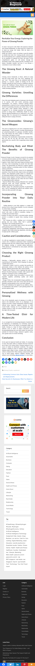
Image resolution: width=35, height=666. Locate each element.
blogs (24, 536)
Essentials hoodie (11, 545)
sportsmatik (21, 562)
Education (9, 469)
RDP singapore (10, 559)
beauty (19, 536)
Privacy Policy (6, 597)
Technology (9, 508)
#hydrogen (15, 526)
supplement (16, 370)
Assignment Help (11, 536)
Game (7, 479)
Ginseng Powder (8, 370)
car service (15, 538)
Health (13, 547)
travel (8, 566)
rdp (19, 557)
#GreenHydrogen (20, 524)
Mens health (10, 555)
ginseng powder (19, 355)
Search (8, 388)
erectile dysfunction (19, 543)
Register (5, 588)
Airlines (22, 529)
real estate (19, 559)
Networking (9, 495)
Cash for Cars (24, 538)
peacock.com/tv (19, 555)
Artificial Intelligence (12, 453)
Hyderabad (22, 550)
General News (10, 482)
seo (24, 559)
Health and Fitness (11, 486)
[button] (3, 359)
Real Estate (9, 499)
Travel (8, 512)
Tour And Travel (22, 564)
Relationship (9, 502)
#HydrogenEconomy (12, 529)
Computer (9, 463)
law (7, 552)
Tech (7, 564)
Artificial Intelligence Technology (16, 533)
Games (8, 547)
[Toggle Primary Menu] (32, 15)
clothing (8, 540)
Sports (15, 562)
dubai (25, 540)
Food (5, 366)
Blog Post (5, 594)
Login (4, 586)
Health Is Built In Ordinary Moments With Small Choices (17, 645)
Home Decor (9, 489)
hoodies (15, 550)
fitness (25, 545)
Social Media (9, 505)
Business (8, 460)
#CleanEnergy (10, 524)
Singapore (9, 562)
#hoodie (8, 526)
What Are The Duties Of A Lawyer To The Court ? (16, 658)
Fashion (8, 473)
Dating (8, 466)
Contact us (6, 591)
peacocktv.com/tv (11, 557)
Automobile (9, 456)
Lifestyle (8, 492)
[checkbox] (4, 661)
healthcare (9, 550)
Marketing (18, 552)
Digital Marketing (17, 540)
